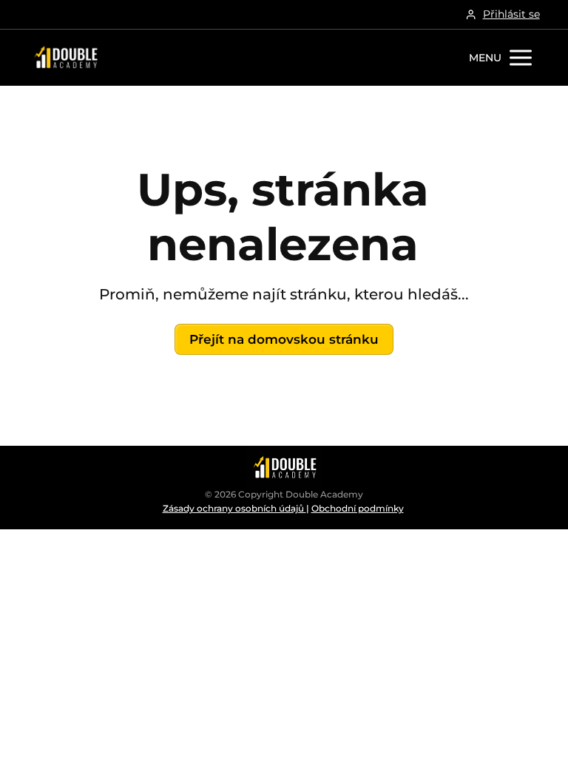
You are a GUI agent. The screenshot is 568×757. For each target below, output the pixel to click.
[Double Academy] (65, 58)
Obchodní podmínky (357, 508)
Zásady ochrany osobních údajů (234, 508)
